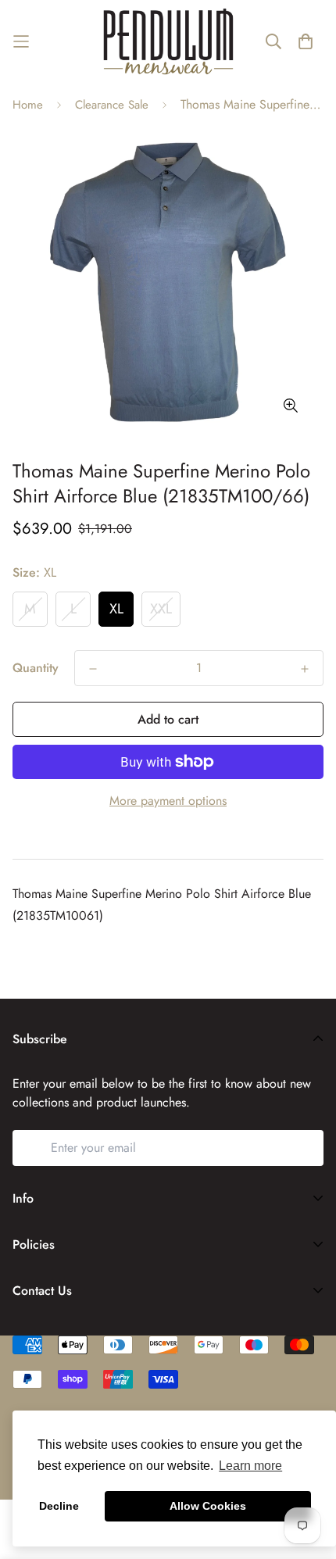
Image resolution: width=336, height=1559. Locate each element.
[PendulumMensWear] (168, 41)
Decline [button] (59, 1506)
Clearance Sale (111, 104)
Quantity (36, 668)
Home (28, 104)
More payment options (168, 801)
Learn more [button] (250, 1465)
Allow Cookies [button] (208, 1506)
